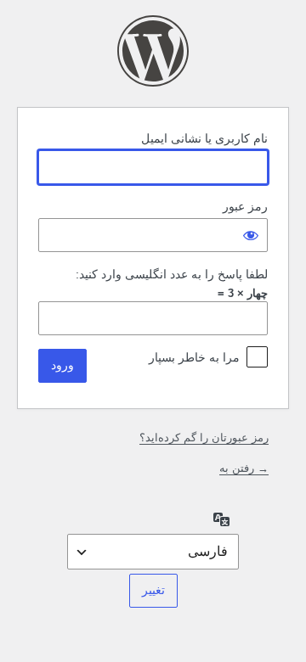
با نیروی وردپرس (153, 51)
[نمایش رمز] (251, 235)
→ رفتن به (244, 468)
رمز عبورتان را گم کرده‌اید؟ (204, 437)
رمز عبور (245, 206)
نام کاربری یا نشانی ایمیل (204, 138)
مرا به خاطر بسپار (194, 357)
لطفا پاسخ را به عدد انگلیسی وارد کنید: (172, 274)
